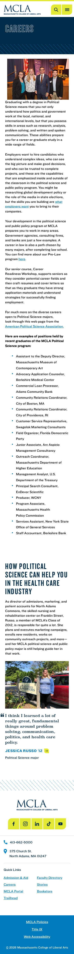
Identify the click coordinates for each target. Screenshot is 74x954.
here (21, 259)
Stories (42, 884)
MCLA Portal (13, 891)
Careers (10, 884)
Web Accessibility (37, 937)
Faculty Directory (49, 878)
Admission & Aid (16, 878)
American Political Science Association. (34, 326)
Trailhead (11, 898)
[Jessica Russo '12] (37, 685)
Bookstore (44, 891)
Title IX (37, 929)
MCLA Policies (37, 922)
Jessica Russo (24, 750)
